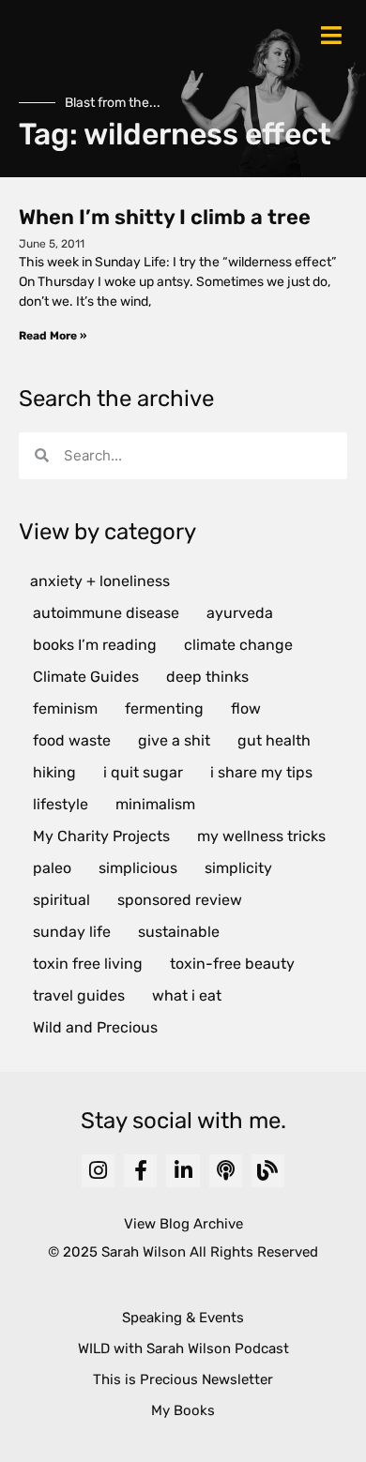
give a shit (174, 740)
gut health (274, 740)
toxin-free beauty (232, 963)
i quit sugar (143, 772)
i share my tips (261, 772)
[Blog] (268, 1170)
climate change (238, 645)
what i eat (186, 995)
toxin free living (88, 963)
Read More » (52, 335)
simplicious (138, 868)
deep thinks (207, 677)
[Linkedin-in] (182, 1170)
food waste (72, 740)
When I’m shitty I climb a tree (165, 217)
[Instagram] (98, 1170)
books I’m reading (95, 645)
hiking (54, 772)
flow (246, 708)
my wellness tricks (261, 836)
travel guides (79, 995)
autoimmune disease (106, 613)
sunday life (72, 932)
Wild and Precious (95, 1027)
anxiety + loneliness (100, 581)
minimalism (155, 804)
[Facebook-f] (140, 1170)
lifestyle (60, 804)
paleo (52, 868)
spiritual (61, 900)
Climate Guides (86, 677)
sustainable (179, 932)
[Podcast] (225, 1170)
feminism (65, 708)
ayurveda (239, 613)
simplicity (238, 868)
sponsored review (179, 900)
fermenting (164, 708)
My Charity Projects (101, 836)
